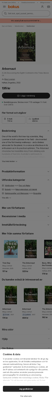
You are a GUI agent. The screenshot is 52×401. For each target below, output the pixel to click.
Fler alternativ (26, 396)
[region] (26, 375)
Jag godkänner (26, 389)
